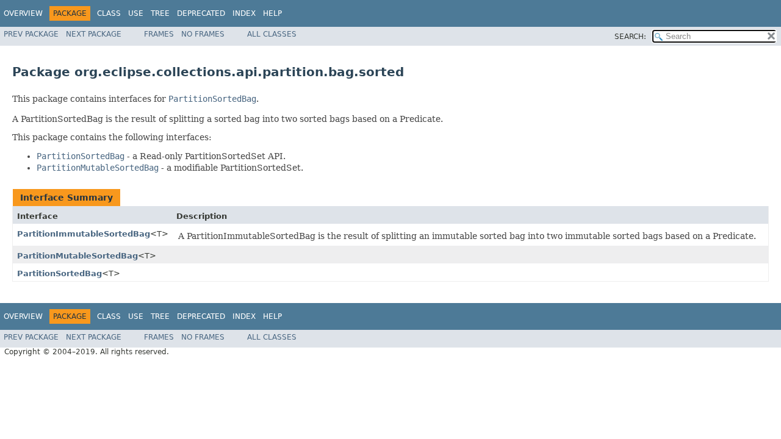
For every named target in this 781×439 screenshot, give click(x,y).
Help (272, 13)
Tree (160, 13)
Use (135, 13)
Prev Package (31, 34)
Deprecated (201, 13)
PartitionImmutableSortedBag (83, 233)
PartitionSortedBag (59, 273)
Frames (159, 34)
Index (244, 13)
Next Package (93, 34)
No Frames (203, 34)
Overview (23, 13)
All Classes (272, 34)
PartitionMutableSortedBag (77, 255)
